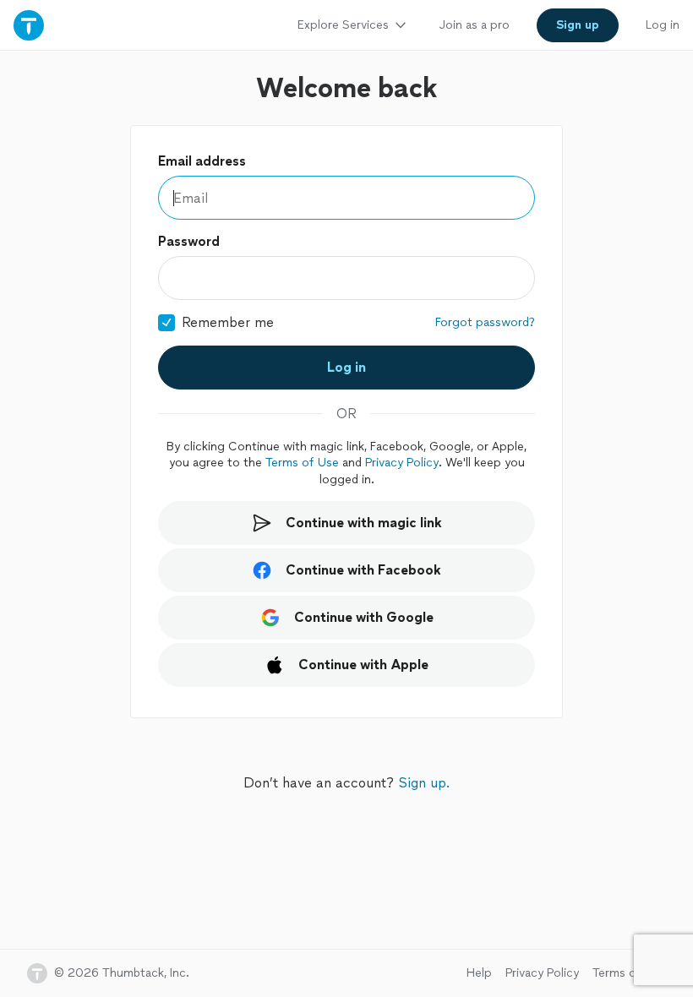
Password (189, 241)
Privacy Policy (402, 462)
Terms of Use (302, 462)
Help (479, 973)
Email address (202, 161)
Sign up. (424, 783)
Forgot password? (485, 322)
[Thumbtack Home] (28, 25)
